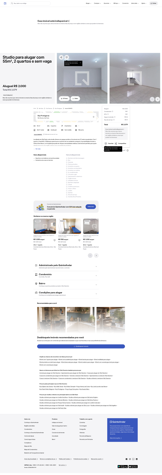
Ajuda (143, 3)
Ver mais (38, 149)
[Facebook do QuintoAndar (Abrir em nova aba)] (127, 459)
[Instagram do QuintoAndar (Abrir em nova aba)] (130, 459)
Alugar (88, 3)
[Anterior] (152, 99)
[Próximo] (157, 99)
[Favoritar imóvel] (66, 57)
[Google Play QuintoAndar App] (123, 466)
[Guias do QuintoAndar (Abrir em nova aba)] (133, 459)
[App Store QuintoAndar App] (133, 466)
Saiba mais (91, 206)
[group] (44, 235)
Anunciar (106, 3)
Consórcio (125, 3)
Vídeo (76, 98)
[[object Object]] (80, 62)
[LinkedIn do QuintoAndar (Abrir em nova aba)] (137, 459)
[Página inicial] (5, 3)
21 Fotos (65, 98)
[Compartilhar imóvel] (61, 57)
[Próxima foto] (53, 226)
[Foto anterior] (36, 226)
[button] (66, 266)
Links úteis (134, 3)
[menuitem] (89, 3)
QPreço (115, 3)
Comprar (96, 3)
